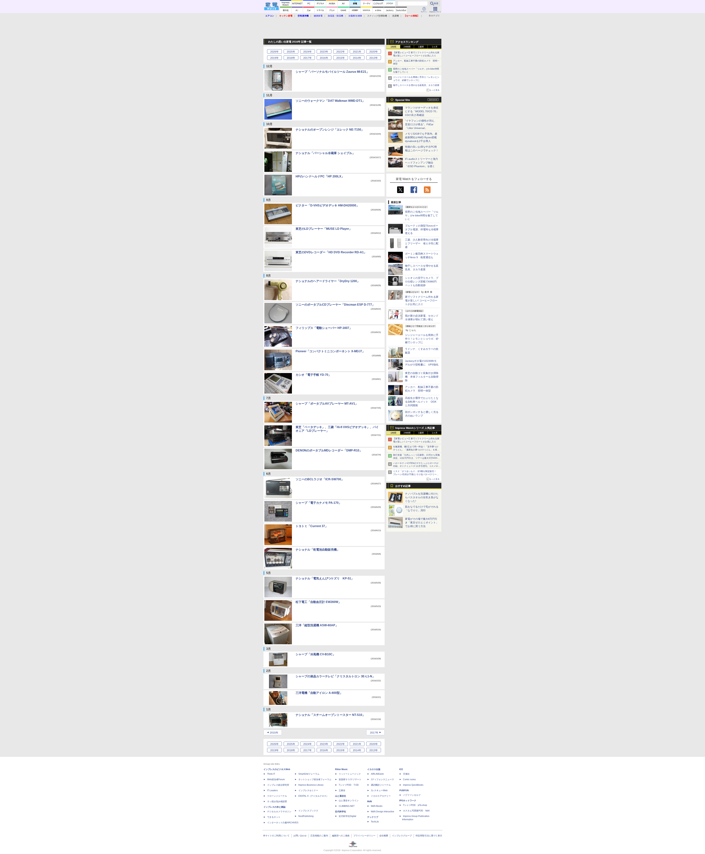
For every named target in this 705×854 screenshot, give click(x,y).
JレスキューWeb (379, 790)
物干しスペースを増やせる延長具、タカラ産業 (416, 85)
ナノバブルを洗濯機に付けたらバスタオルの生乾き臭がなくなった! (421, 497)
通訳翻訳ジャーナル (381, 785)
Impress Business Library (310, 785)
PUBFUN (404, 790)
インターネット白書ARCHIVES (282, 822)
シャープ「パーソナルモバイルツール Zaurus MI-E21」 (332, 71)
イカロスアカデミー (381, 796)
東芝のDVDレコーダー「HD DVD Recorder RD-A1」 (331, 252)
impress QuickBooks (413, 785)
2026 (274, 51)
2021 (357, 51)
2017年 (374, 732)
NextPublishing (306, 816)
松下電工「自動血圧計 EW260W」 (318, 601)
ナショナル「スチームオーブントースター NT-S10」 (330, 714)
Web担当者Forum (276, 779)
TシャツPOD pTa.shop (415, 805)
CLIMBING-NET (347, 806)
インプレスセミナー (308, 790)
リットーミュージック (350, 774)
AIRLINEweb (377, 774)
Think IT (271, 774)
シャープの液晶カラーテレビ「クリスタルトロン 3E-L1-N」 (335, 676)
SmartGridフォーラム (308, 774)
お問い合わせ (300, 835)
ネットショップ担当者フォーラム (314, 779)
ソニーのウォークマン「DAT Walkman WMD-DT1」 (330, 100)
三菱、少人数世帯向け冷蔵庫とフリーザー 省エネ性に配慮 (421, 243)
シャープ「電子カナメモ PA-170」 (318, 502)
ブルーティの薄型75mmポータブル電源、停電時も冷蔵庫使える (421, 229)
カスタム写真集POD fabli (416, 810)
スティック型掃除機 (377, 16)
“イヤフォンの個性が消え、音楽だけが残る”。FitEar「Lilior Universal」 (421, 124)
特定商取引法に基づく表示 (429, 835)
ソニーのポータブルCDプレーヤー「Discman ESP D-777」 (335, 304)
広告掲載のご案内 (319, 835)
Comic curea (409, 779)
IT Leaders (272, 790)
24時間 (407, 47)
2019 (274, 57)
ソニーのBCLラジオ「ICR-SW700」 (320, 479)
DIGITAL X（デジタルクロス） (313, 796)
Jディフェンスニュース (382, 779)
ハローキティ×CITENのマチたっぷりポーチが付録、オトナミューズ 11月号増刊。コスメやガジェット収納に (416, 466)
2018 (291, 57)
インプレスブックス (308, 810)
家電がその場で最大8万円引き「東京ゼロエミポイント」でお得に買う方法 (421, 522)
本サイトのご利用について (276, 835)
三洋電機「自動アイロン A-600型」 (319, 692)
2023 (324, 51)
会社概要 (383, 835)
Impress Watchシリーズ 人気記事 (415, 427)
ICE (401, 769)
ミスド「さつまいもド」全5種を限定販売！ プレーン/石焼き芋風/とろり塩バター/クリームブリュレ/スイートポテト (416, 474)
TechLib (375, 821)
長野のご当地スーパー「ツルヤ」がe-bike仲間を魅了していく (421, 215)
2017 (307, 57)
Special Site (402, 99)
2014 (357, 57)
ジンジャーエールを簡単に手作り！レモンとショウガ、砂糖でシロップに (421, 339)
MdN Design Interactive (382, 811)
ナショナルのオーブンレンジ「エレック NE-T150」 (330, 129)
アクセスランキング (406, 41)
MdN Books (376, 806)
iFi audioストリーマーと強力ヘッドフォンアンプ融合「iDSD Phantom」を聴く (421, 162)
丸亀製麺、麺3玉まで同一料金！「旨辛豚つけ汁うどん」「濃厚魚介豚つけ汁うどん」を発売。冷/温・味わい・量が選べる (415, 449)
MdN (369, 801)
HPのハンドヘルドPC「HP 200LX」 (320, 176)
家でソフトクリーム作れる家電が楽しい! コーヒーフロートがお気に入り (421, 300)
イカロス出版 (373, 769)
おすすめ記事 (403, 485)
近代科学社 (340, 811)
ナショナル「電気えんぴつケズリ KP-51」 (325, 578)
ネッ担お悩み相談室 (277, 801)
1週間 (421, 47)
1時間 (393, 47)
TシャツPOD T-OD (349, 785)
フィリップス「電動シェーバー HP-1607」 (324, 327)
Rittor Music (341, 769)
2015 (340, 57)
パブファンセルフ (412, 795)
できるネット (273, 817)
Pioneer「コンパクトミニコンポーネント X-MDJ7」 (330, 351)
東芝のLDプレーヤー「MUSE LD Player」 (324, 228)
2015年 (274, 732)
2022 (340, 51)
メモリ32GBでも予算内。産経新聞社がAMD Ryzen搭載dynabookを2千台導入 (421, 137)
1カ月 (435, 47)
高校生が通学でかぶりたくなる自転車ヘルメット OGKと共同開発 (421, 402)
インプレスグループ (402, 835)
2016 (324, 57)
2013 (373, 57)
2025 (291, 51)
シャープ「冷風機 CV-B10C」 (315, 654)
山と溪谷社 (340, 796)
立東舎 (342, 790)
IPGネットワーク (407, 800)
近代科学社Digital (347, 816)
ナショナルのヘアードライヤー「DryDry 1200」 (328, 281)
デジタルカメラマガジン (279, 811)
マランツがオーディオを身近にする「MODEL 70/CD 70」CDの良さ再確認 (422, 111)
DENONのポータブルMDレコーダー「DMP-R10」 (329, 450)
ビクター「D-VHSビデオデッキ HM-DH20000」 (327, 205)
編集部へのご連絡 (341, 835)
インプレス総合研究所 (278, 785)
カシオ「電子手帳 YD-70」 (313, 374)
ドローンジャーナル (277, 796)
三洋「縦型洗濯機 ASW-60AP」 (317, 625)
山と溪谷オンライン (349, 800)
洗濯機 (395, 16)
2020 (373, 51)
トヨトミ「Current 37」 (312, 526)
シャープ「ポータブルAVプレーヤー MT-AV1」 (327, 403)
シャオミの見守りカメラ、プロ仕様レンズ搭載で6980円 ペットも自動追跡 (422, 281)
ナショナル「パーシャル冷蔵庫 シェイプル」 (325, 153)
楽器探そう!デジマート (350, 779)
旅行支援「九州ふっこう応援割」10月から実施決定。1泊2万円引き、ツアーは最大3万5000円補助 (416, 458)
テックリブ (372, 817)
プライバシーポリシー (364, 835)
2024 (307, 51)
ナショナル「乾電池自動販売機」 (318, 549)
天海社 (406, 774)
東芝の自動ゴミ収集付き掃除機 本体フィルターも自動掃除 (421, 377)
